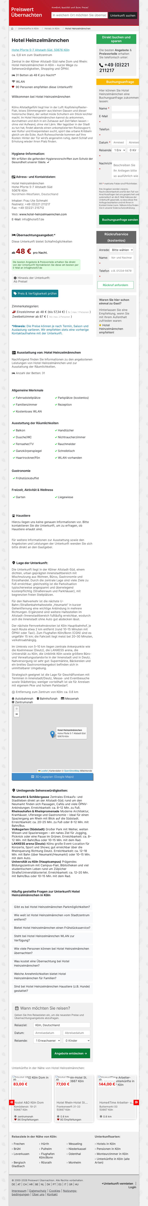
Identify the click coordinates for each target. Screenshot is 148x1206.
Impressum (19, 1190)
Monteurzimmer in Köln (112, 1154)
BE (37, 1184)
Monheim (75, 1162)
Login (132, 1187)
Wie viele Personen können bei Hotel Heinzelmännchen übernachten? (51, 951)
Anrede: (105, 250)
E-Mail (103, 116)
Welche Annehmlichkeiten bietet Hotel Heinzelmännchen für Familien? (40, 976)
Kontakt (52, 1194)
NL (43, 1184)
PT (55, 1184)
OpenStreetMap (72, 770)
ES (60, 1184)
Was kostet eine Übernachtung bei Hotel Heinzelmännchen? (41, 963)
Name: (103, 257)
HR (31, 1184)
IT (65, 1184)
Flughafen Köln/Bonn (47, 1155)
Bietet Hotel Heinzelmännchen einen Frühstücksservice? (52, 927)
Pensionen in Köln (109, 1149)
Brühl (17, 1149)
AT (19, 1184)
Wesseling (75, 1144)
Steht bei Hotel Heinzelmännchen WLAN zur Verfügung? (44, 938)
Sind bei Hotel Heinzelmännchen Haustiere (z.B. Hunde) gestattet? (52, 988)
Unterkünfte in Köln (110, 1159)
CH (25, 1184)
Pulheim (46, 1149)
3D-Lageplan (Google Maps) (54, 776)
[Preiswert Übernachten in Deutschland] (26, 11)
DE (14, 1184)
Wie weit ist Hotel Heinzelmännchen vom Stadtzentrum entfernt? (52, 917)
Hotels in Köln (106, 1144)
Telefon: (104, 271)
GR (71, 1184)
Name (103, 108)
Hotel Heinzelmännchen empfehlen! (111, 328)
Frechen (19, 1144)
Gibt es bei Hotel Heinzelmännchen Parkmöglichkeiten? (52, 907)
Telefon (104, 129)
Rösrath (46, 1162)
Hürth (45, 1144)
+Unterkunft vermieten (118, 1183)
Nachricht (105, 163)
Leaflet (44, 770)
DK (49, 1184)
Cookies (54, 1190)
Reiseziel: (20, 1025)
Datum (103, 142)
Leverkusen (21, 1154)
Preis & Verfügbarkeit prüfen (37, 293)
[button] (52, 734)
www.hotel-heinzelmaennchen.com (43, 214)
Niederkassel (77, 1149)
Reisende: (20, 1040)
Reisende (105, 150)
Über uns (38, 1194)
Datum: (19, 1033)
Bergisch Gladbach (18, 1164)
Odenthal (75, 1154)
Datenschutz (37, 1190)
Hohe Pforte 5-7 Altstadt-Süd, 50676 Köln (40, 50)
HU (77, 1184)
